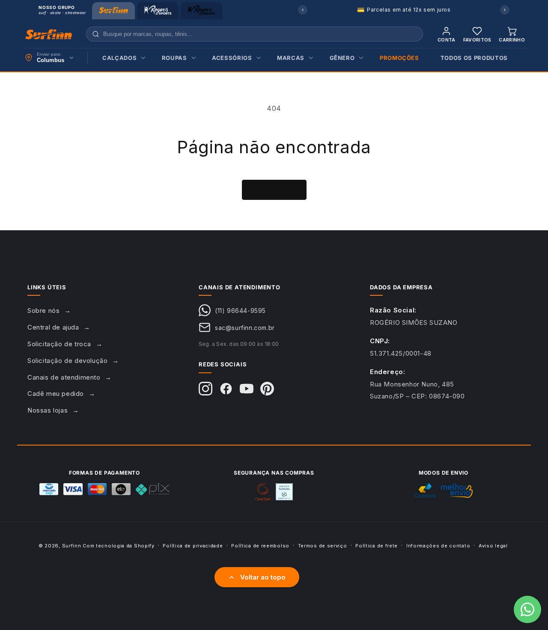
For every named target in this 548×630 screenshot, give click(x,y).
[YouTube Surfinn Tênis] (246, 388)
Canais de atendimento (64, 377)
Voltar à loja (274, 190)
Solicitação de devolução (67, 361)
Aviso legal (493, 545)
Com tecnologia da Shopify (119, 546)
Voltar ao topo (263, 577)
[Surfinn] (113, 10)
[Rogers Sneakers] (201, 10)
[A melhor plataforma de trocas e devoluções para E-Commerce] (284, 491)
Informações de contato (438, 545)
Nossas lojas (47, 410)
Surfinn (71, 546)
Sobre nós (43, 310)
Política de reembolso (260, 545)
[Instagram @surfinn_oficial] (205, 388)
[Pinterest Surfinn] (267, 388)
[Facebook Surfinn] (226, 388)
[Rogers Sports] (158, 10)
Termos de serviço (322, 545)
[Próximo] (504, 10)
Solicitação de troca (59, 344)
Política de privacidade (193, 545)
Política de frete (376, 545)
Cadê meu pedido (55, 393)
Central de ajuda (53, 327)
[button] (121, 58)
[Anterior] (302, 10)
